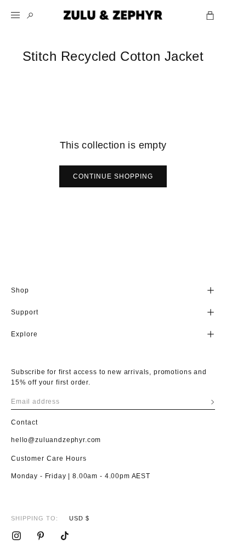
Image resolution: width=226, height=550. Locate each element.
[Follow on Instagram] (16, 535)
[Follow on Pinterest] (40, 535)
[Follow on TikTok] (64, 535)
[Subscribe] (212, 402)
